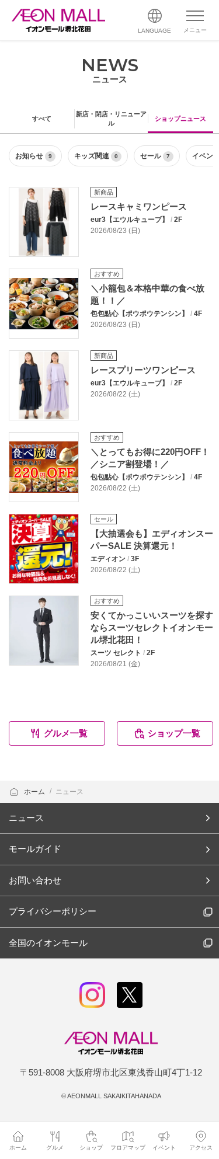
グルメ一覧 (66, 733)
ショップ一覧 (174, 733)
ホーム (35, 792)
